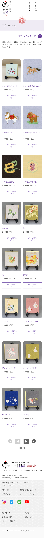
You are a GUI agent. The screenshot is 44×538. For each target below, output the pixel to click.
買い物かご (6, 513)
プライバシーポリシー (28, 494)
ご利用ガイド (7, 494)
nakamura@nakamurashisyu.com (15, 478)
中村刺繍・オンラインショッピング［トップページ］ (15, 484)
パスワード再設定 (8, 521)
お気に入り (28, 517)
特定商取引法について (28, 490)
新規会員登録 (7, 517)
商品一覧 (5, 490)
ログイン (27, 513)
